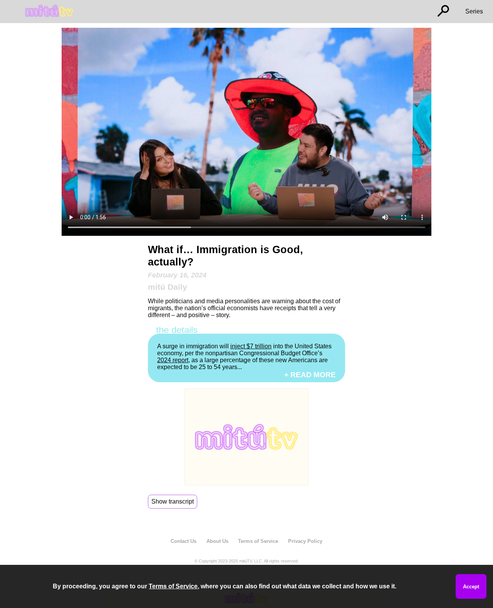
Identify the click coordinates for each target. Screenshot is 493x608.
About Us (217, 541)
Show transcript (172, 501)
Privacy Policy (305, 541)
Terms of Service (258, 541)
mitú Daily (167, 286)
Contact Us (183, 541)
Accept (471, 587)
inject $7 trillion (251, 346)
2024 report (172, 360)
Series (474, 11)
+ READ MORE (310, 375)
